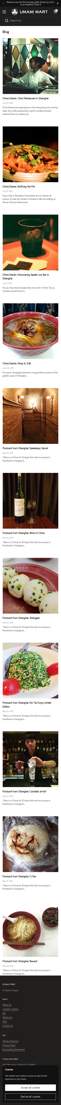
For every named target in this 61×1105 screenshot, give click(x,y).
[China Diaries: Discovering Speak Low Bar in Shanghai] (30, 242)
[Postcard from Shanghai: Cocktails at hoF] (30, 759)
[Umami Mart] (30, 12)
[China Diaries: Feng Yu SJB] (30, 331)
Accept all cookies (30, 1087)
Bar (4, 1013)
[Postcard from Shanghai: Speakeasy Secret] (30, 416)
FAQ (5, 1022)
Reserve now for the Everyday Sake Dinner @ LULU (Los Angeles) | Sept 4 (31, 3)
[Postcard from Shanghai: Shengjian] (30, 586)
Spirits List (7, 1017)
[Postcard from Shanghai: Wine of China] (30, 501)
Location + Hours (10, 1009)
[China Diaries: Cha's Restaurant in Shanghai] (30, 66)
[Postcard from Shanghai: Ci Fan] (30, 844)
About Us (7, 1005)
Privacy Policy (9, 1045)
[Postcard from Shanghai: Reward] (30, 929)
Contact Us (8, 1026)
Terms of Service (10, 1041)
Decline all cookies (30, 1096)
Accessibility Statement (14, 1049)
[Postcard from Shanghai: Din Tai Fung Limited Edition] (30, 670)
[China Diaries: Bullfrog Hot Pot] (30, 154)
